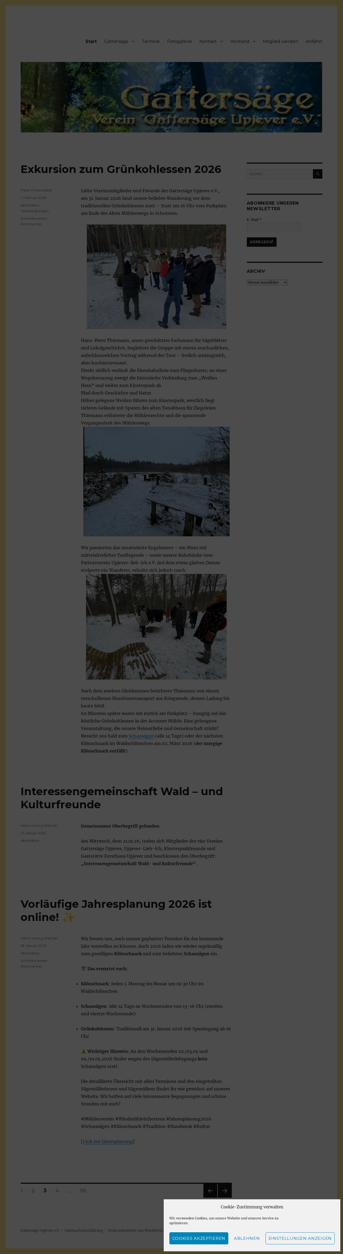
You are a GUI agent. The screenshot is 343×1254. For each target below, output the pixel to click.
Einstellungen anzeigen (300, 1238)
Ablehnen (247, 1238)
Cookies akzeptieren (198, 1238)
